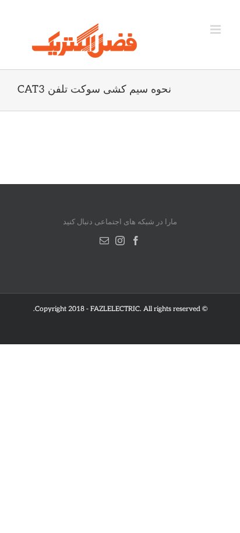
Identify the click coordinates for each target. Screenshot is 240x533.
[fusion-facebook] (135, 240)
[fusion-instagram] (120, 240)
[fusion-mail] (104, 240)
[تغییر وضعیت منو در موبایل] (216, 29)
